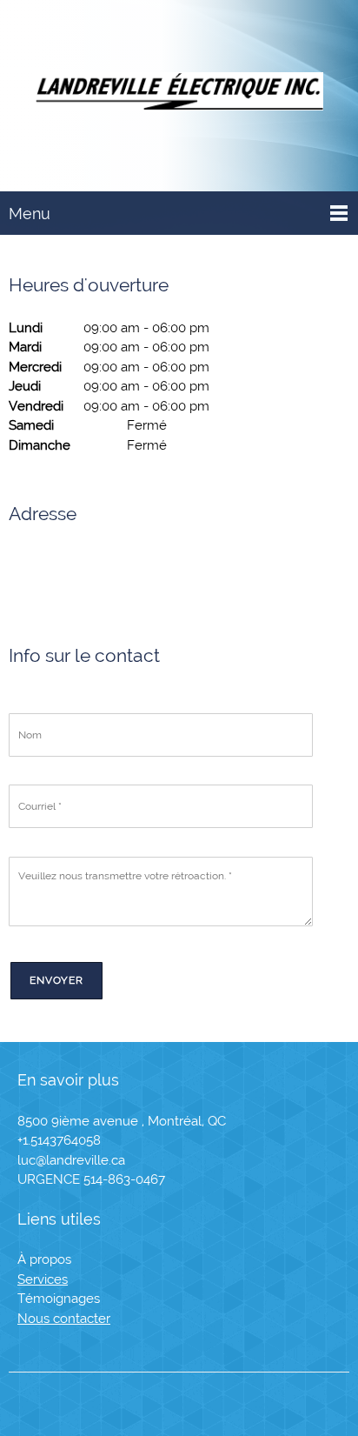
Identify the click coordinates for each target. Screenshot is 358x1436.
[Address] (113, 572)
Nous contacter (63, 1318)
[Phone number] (29, 572)
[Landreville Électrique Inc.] (179, 95)
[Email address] (71, 572)
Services (42, 1279)
